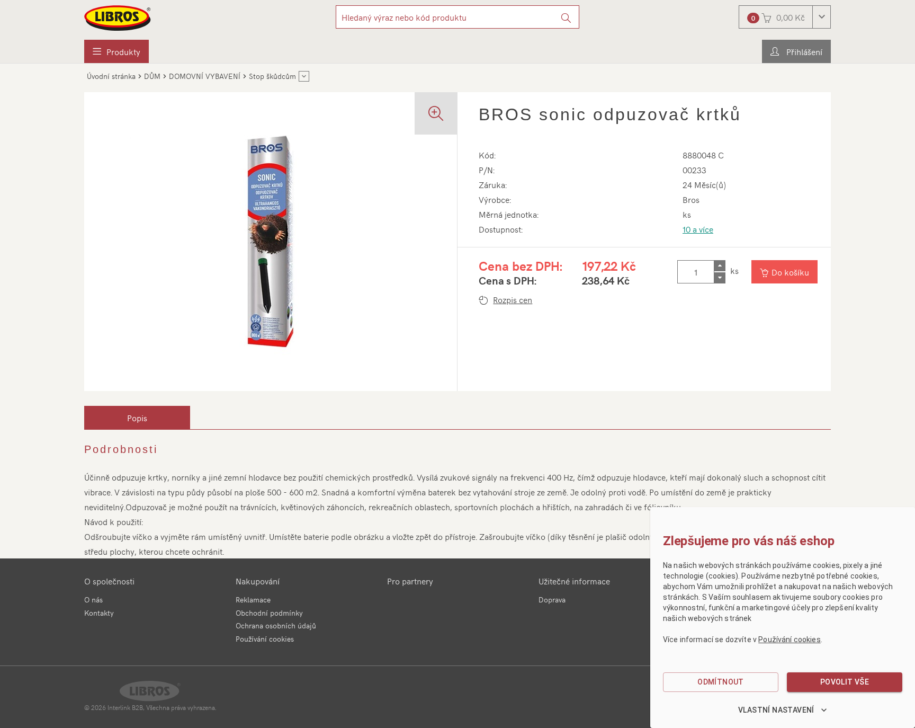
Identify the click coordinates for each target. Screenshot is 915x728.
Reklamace (253, 599)
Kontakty (99, 613)
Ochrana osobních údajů (276, 625)
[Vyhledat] (566, 17)
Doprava (552, 599)
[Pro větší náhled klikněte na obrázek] (270, 241)
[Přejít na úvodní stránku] (118, 18)
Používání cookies (265, 639)
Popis (137, 417)
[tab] (137, 417)
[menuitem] (116, 51)
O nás (93, 599)
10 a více (698, 229)
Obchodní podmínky (269, 613)
